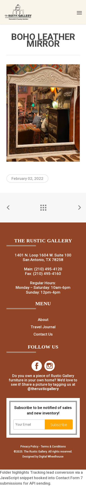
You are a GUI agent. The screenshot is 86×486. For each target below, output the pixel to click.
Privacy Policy (29, 446)
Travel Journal (43, 327)
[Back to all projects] (43, 206)
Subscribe (58, 424)
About (43, 319)
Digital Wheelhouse (51, 456)
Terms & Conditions (53, 446)
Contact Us (43, 334)
